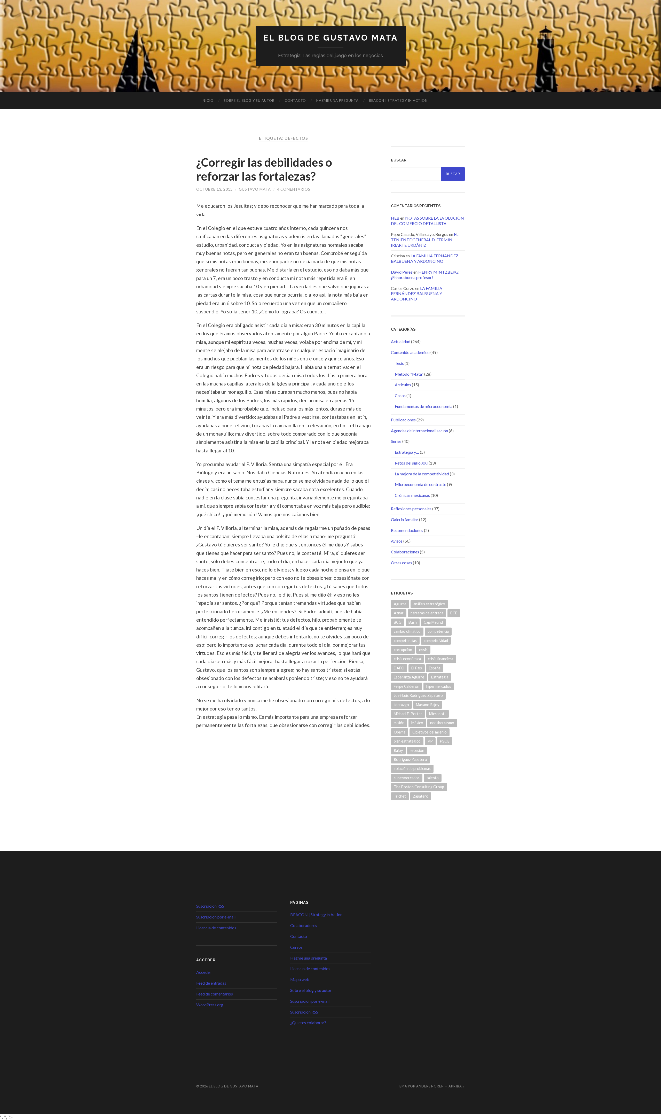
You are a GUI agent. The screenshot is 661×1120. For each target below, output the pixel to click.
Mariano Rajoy (427, 704)
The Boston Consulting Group (419, 787)
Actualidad (400, 341)
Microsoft (437, 714)
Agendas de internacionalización (419, 430)
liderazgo (401, 704)
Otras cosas (401, 562)
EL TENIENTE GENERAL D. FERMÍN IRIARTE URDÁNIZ (424, 240)
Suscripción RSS (210, 905)
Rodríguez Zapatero (410, 759)
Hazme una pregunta (337, 100)
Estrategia (439, 677)
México (417, 723)
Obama (399, 732)
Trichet (400, 796)
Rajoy (398, 750)
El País (416, 668)
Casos (400, 395)
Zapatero (420, 796)
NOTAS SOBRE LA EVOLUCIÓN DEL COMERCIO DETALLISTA (427, 220)
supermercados (407, 778)
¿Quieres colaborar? (308, 1022)
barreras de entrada (427, 613)
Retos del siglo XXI (411, 462)
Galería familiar (404, 519)
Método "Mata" (409, 374)
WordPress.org (209, 1004)
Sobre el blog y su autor (249, 100)
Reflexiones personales (411, 508)
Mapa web (299, 979)
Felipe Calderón (406, 686)
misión (399, 723)
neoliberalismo (442, 723)
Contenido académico (410, 352)
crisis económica (407, 658)
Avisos (397, 540)
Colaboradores (303, 925)
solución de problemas (412, 768)
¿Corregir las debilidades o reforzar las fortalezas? (264, 169)
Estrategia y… (407, 452)
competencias (405, 640)
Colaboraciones (405, 551)
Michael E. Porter (408, 714)
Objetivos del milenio (429, 732)
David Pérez (402, 271)
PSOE (445, 741)
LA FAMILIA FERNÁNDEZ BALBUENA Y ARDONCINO (424, 258)
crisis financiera (440, 658)
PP (430, 741)
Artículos (403, 384)
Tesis (399, 363)
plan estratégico (407, 741)
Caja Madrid (433, 622)
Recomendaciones (407, 530)
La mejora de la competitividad (422, 473)
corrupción (403, 649)
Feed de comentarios (214, 993)
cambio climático (407, 631)
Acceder (203, 972)
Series (396, 441)
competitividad (436, 640)
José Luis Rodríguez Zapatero (418, 695)
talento (433, 778)
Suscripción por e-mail (215, 916)
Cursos (296, 947)
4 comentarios (293, 189)
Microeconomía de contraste (420, 484)
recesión (417, 750)
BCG (398, 622)
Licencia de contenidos (216, 927)
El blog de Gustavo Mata (330, 37)
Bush (412, 622)
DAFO (399, 668)
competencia (438, 631)
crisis (423, 649)
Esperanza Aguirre (409, 677)
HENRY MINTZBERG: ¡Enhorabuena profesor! (425, 274)
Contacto (295, 100)
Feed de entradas (211, 982)
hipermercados (438, 686)
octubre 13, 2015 (214, 189)
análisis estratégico (429, 604)
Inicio (207, 100)
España (434, 668)
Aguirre (400, 604)
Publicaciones (403, 419)
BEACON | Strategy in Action (398, 100)
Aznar (399, 613)
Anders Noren (430, 1086)
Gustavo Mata (255, 189)
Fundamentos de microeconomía (423, 406)
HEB (395, 217)
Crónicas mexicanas (412, 495)
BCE (453, 613)
